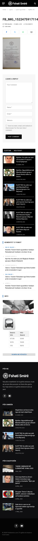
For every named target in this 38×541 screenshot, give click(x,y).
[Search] (35, 3)
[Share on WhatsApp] (23, 32)
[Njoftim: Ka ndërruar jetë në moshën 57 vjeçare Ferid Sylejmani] (9, 159)
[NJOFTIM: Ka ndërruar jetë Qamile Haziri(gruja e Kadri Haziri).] (9, 202)
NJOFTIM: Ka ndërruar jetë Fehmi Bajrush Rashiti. (24, 230)
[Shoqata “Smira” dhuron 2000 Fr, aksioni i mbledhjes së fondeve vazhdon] (8, 494)
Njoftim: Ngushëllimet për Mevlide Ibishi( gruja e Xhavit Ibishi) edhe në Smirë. (25, 423)
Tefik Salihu (8, 24)
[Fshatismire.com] (20, 3)
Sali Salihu (8, 274)
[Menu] (3, 3)
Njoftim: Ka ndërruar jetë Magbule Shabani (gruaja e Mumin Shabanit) (19, 260)
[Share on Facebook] (6, 32)
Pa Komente (29, 24)
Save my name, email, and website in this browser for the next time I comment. (19, 128)
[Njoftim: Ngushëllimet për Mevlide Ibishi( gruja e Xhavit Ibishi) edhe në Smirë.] (9, 172)
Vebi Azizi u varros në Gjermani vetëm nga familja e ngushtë (25, 507)
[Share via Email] (31, 32)
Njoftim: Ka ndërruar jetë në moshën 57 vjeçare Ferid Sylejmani (25, 160)
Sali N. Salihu (9, 247)
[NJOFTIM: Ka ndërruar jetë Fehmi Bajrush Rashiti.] (9, 229)
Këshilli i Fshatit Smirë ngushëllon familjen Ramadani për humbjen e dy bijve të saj (19, 251)
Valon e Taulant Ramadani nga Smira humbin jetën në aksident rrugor (20, 269)
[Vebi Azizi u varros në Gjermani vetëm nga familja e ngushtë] (8, 506)
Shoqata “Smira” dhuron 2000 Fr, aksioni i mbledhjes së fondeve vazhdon (25, 494)
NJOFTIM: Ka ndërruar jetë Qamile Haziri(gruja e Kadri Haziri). (25, 202)
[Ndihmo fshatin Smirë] (18, 313)
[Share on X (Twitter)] (15, 32)
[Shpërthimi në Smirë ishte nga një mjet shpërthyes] (8, 412)
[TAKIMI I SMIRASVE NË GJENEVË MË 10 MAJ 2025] (8, 468)
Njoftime (7, 150)
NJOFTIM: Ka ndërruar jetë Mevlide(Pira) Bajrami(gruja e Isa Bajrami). (25, 435)
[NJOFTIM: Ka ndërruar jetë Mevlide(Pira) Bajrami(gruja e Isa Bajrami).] (9, 187)
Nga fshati (18, 150)
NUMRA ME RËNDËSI (19, 354)
